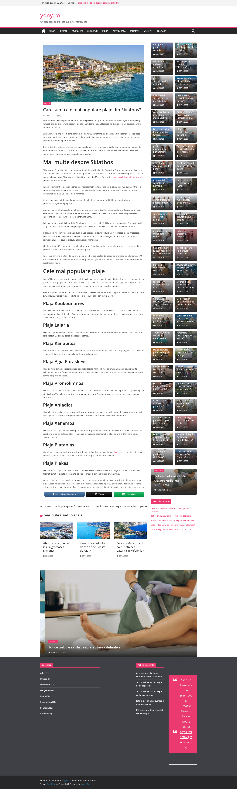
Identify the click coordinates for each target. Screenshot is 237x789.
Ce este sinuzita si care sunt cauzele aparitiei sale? (161, 283)
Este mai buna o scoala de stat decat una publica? (161, 317)
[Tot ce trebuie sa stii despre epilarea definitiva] (118, 572)
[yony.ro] (43, 31)
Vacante (148, 31)
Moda (105, 31)
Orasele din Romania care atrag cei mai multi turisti (184, 80)
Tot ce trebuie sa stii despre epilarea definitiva (98, 3)
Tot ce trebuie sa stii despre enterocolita (161, 335)
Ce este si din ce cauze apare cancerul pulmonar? (161, 402)
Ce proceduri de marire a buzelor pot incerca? (185, 149)
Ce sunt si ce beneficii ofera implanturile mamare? (184, 249)
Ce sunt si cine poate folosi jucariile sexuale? (185, 115)
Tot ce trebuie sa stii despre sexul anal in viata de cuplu (185, 164)
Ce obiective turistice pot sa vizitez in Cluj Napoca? (184, 453)
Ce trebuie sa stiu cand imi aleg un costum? (185, 284)
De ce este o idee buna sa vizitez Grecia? (162, 132)
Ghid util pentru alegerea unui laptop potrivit (161, 437)
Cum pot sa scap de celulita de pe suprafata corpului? (161, 368)
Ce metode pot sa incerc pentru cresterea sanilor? (161, 215)
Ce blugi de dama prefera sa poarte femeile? (161, 200)
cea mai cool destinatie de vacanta (127, 177)
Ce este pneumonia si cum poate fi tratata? (160, 232)
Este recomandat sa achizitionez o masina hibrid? (161, 113)
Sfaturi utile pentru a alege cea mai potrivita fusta (185, 419)
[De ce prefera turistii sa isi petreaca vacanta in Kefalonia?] (130, 523)
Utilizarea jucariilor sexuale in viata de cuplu (161, 80)
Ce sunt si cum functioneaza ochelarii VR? (184, 200)
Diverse (63, 31)
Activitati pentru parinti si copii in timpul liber (161, 420)
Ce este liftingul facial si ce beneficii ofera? (185, 437)
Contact (161, 31)
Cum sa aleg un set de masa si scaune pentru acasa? (185, 402)
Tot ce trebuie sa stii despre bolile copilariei (185, 47)
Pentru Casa (119, 31)
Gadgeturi (92, 31)
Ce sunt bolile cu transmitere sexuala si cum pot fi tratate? (161, 96)
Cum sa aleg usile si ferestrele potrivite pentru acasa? (185, 333)
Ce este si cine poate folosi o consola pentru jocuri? (185, 96)
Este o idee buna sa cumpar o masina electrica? (185, 62)
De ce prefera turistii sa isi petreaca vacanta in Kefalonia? (130, 547)
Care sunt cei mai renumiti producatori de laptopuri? (185, 351)
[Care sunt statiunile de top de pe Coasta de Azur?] (93, 523)
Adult (52, 31)
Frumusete (77, 31)
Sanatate (134, 31)
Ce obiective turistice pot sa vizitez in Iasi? (184, 386)
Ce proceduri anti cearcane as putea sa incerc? (185, 301)
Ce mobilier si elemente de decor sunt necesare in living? (184, 180)
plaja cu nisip (118, 452)
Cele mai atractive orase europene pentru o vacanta (161, 44)
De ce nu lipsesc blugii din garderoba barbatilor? (185, 130)
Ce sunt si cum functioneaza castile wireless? (161, 250)
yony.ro (50, 15)
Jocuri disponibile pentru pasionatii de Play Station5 (160, 146)
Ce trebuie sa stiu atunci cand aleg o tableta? (161, 301)
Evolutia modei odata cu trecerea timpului (184, 232)
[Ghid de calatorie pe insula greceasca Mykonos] (56, 523)
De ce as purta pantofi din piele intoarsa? (161, 352)
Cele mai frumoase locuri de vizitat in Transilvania (185, 266)
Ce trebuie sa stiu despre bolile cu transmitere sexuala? (160, 265)
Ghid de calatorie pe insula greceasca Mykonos (56, 547)
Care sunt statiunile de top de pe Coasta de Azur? (92, 547)
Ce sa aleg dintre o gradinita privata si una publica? (185, 215)
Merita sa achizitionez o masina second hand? (161, 164)
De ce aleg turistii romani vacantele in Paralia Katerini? (185, 317)
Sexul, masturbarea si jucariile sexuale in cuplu (119, 506)
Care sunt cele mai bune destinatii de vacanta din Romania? (160, 180)
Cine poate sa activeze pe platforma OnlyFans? (160, 453)
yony (59, 115)
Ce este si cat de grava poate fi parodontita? (66, 506)
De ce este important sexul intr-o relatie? (161, 386)
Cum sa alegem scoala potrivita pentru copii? (185, 369)
